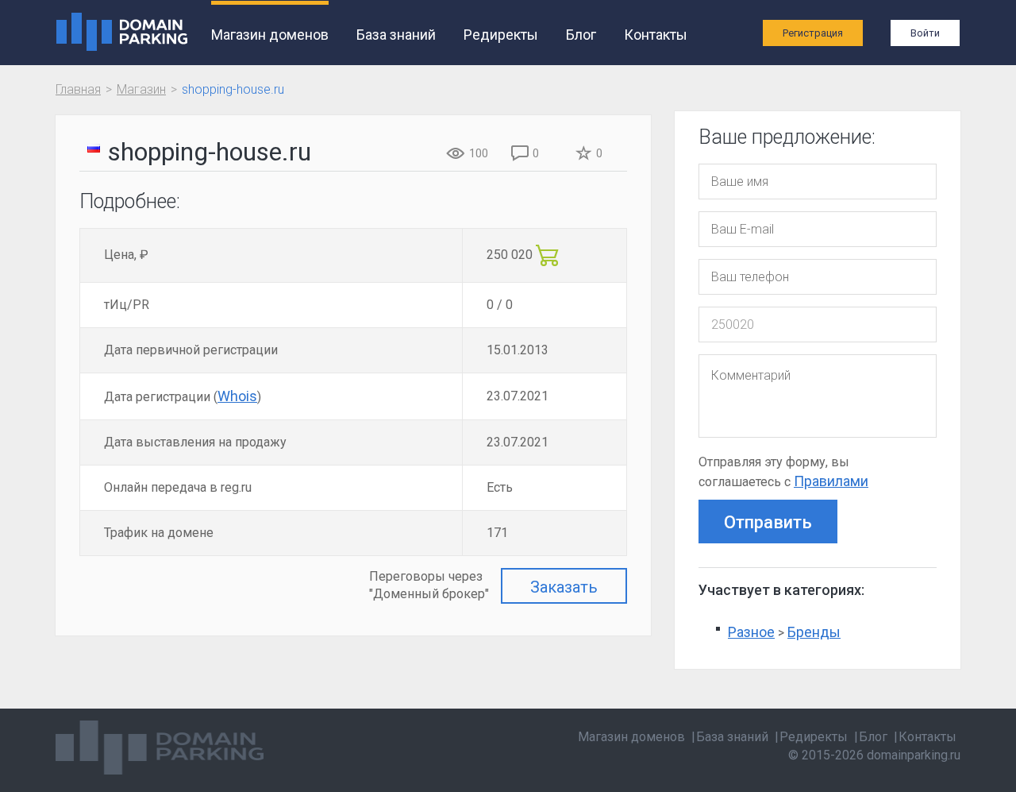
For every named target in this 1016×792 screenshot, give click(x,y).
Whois (237, 396)
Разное (751, 632)
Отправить (768, 522)
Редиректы (501, 34)
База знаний (396, 34)
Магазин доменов (270, 34)
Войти (925, 33)
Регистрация (813, 33)
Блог (581, 34)
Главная (78, 89)
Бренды (814, 632)
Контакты (655, 34)
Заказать (564, 587)
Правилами (831, 481)
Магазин (141, 89)
